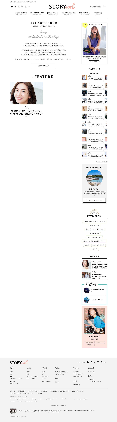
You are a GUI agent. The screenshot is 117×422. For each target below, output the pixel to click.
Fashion (12, 368)
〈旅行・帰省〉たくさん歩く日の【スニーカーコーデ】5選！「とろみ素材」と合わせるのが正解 (96, 126)
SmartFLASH (56, 398)
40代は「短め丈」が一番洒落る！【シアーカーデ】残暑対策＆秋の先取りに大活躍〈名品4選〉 (95, 103)
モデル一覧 (12, 391)
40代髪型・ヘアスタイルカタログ (94, 221)
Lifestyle (44, 368)
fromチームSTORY (14, 383)
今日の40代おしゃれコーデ (16, 378)
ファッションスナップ (94, 237)
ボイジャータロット (97, 299)
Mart (29, 398)
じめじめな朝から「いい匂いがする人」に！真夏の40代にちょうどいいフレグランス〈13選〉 (95, 149)
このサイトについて (14, 393)
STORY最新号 (76, 371)
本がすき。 (86, 398)
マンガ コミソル (78, 398)
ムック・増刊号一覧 (77, 376)
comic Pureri (70, 398)
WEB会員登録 (53, 391)
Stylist (90, 376)
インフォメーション (33, 391)
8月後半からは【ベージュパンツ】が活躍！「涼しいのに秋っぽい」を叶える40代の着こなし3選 (96, 110)
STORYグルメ (45, 376)
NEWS (11, 371)
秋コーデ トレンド (98, 245)
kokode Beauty (19, 401)
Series (56, 378)
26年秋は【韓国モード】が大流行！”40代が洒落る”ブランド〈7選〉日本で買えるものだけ (95, 95)
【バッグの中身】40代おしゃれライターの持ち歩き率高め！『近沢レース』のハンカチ (95, 141)
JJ (10, 398)
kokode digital (35, 401)
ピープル (44, 378)
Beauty (29, 368)
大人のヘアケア (94, 225)
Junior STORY (94, 233)
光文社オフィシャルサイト (78, 391)
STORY (24, 398)
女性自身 (49, 398)
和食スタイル (42, 398)
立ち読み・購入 (89, 342)
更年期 (87, 245)
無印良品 (94, 249)
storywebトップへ (43, 65)
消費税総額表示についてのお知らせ (58, 405)
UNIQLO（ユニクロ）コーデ (94, 229)
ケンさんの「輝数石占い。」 (61, 371)
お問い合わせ (44, 391)
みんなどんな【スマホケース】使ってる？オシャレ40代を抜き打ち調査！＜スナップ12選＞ (95, 87)
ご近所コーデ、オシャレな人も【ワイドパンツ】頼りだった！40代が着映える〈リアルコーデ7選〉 (96, 118)
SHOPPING (12, 381)
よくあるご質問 (21, 391)
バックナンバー (99, 342)
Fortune (57, 368)
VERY (20, 398)
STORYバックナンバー (78, 374)
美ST (33, 398)
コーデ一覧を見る (94, 61)
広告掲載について (64, 391)
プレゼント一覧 (76, 384)
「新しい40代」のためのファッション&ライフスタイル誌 (23, 1)
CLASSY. (15, 398)
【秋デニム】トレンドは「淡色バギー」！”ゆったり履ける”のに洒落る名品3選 (95, 80)
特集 (11, 374)
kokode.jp (12, 401)
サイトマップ (39, 393)
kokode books (27, 401)
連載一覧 (57, 382)
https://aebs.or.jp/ (56, 411)
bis (37, 398)
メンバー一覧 (91, 371)
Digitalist (91, 368)
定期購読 (89, 344)
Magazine (76, 368)
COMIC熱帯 (63, 398)
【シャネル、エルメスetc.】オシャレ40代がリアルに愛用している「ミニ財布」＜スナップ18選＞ (96, 133)
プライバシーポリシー (27, 393)
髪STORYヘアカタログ (32, 376)
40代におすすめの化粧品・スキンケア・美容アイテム (95, 241)
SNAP (11, 376)
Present (75, 381)
